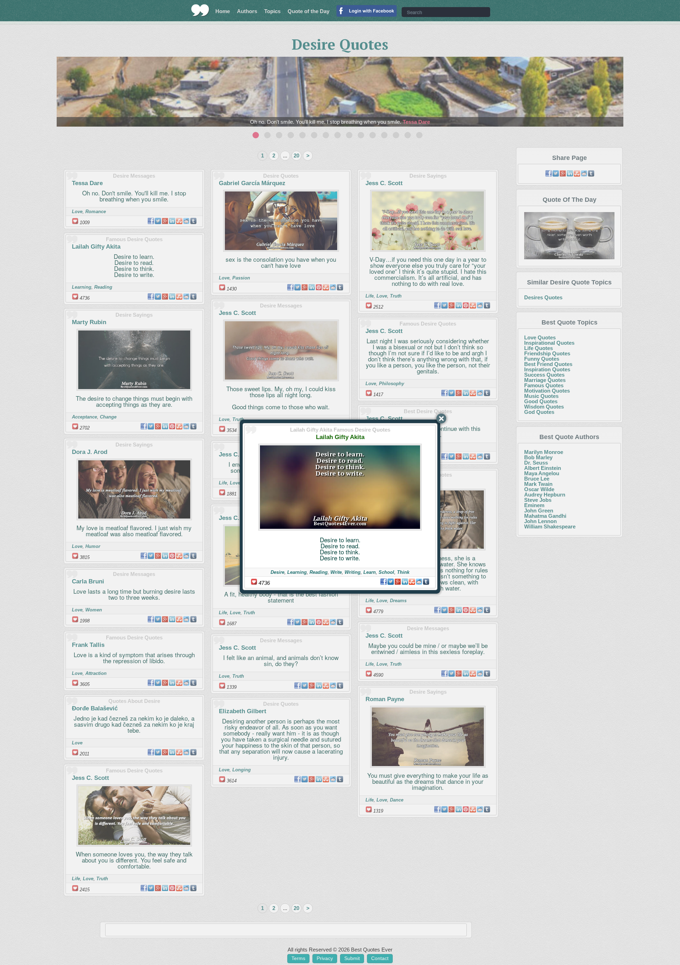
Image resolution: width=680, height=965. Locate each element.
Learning (297, 572)
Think (403, 572)
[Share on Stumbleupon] (412, 581)
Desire (277, 572)
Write (336, 572)
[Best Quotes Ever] (200, 10)
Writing (353, 572)
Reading (319, 572)
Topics (272, 11)
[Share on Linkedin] (405, 581)
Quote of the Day (308, 11)
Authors (247, 11)
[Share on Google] (398, 581)
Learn (369, 572)
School (386, 572)
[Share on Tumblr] (426, 581)
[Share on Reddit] (419, 581)
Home (222, 11)
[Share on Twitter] (390, 581)
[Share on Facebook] (383, 581)
